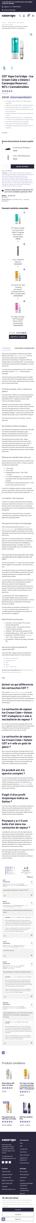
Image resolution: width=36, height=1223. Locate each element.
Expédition (23, 1177)
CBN (7, 474)
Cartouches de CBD (7, 24)
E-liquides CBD (6, 1177)
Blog (21, 1143)
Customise (18, 1214)
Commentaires (24, 1163)
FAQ (21, 1146)
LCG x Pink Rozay (11, 666)
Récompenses (24, 1174)
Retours (22, 1180)
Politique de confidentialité (24, 1189)
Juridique (28, 635)
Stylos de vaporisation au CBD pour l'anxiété (14, 177)
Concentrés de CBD (7, 186)
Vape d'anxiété (20, 173)
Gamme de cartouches (20, 355)
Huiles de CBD (6, 1171)
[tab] (6, 348)
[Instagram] (10, 1162)
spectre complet (25, 784)
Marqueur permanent (12, 658)
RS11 (7, 662)
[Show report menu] (31, 895)
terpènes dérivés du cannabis (19, 692)
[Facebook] (3, 1162)
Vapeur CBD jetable (25, 184)
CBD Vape (9, 176)
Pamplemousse (10, 660)
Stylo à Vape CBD (7, 1183)
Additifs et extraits (8, 1180)
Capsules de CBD (7, 1174)
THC (31, 492)
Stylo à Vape (21, 182)
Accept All (18, 1209)
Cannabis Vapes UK (22, 174)
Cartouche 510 (12, 173)
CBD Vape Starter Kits (8, 1189)
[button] (31, 34)
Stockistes (23, 1152)
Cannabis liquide (15, 181)
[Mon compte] (24, 16)
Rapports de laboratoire (24, 1159)
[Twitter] (6, 1162)
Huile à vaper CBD (17, 176)
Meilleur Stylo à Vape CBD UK (16, 22)
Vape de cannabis (11, 174)
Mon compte (24, 1171)
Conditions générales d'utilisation (26, 1184)
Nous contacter (25, 1155)
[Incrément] (7, 166)
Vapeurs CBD (24, 178)
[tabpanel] (18, 606)
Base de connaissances (24, 1194)
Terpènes (5, 1186)
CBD (15, 562)
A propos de (23, 1149)
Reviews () (5, 93)
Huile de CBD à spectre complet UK (20, 179)
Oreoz (7, 664)
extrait (30, 433)
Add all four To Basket (18, 337)
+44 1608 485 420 (7, 1156)
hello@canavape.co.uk (9, 1158)
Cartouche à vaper (12, 182)
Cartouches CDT (6, 179)
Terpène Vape (24, 181)
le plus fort (17, 371)
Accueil (4, 22)
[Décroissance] (3, 166)
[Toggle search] (20, 15)
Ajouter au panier (22, 166)
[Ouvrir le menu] (33, 16)
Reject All (18, 1219)
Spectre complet (17, 186)
